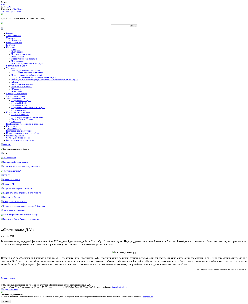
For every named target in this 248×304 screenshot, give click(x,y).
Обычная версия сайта (11, 11)
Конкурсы (15, 49)
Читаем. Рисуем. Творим (22, 119)
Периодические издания (22, 84)
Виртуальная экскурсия (16, 66)
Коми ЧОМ (16, 121)
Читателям (11, 68)
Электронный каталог (16, 96)
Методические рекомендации (24, 59)
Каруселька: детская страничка (19, 112)
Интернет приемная (15, 135)
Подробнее (148, 297)
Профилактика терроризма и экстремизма (24, 124)
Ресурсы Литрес (18, 110)
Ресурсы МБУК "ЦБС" (21, 101)
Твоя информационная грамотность (27, 117)
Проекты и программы (21, 54)
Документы (16, 40)
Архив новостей (13, 35)
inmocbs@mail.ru (119, 287)
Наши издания (17, 56)
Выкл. (20, 9)
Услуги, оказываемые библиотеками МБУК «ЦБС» (33, 77)
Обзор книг (16, 89)
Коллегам (10, 47)
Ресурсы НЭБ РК (18, 103)
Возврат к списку (8, 278)
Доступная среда (13, 128)
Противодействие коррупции (19, 131)
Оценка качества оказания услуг (20, 140)
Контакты (10, 45)
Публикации (17, 52)
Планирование (17, 61)
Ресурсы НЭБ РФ (19, 105)
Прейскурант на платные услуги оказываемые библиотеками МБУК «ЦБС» (44, 80)
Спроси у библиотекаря (16, 94)
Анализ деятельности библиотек (25, 70)
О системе (10, 38)
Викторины (16, 91)
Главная (9, 33)
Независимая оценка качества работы (22, 133)
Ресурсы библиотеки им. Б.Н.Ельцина (28, 107)
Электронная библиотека (17, 98)
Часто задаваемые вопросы (18, 138)
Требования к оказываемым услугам (27, 73)
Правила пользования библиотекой (26, 75)
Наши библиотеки (14, 42)
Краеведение (12, 126)
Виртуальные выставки (21, 87)
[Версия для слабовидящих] (2, 14)
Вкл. (15, 9)
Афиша (14, 82)
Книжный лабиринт (20, 114)
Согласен (5, 302)
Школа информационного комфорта (27, 63)
